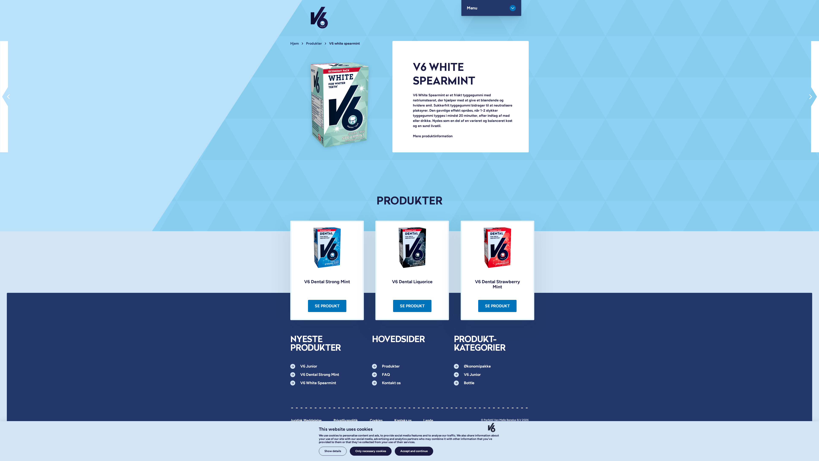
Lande (428, 420)
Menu (472, 8)
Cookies (376, 420)
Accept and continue (414, 451)
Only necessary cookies (370, 451)
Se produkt (327, 305)
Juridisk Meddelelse (306, 420)
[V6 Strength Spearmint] (815, 96)
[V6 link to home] (319, 17)
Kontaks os (402, 420)
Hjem (294, 43)
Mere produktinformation (433, 136)
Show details (332, 451)
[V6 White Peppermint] (4, 96)
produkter (314, 43)
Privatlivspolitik (346, 420)
